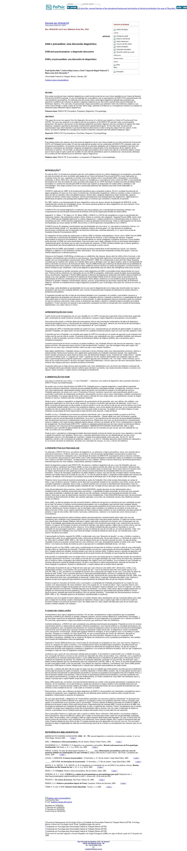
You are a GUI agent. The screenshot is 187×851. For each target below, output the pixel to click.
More (118, 65)
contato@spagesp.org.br (93, 849)
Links (73, 738)
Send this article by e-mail (125, 52)
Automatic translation (123, 49)
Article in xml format (123, 39)
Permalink (119, 72)
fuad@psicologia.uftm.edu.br (61, 802)
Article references (122, 41)
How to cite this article (124, 44)
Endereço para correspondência (56, 80)
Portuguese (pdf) (122, 36)
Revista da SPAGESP (57, 23)
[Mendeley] (115, 65)
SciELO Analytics (122, 30)
